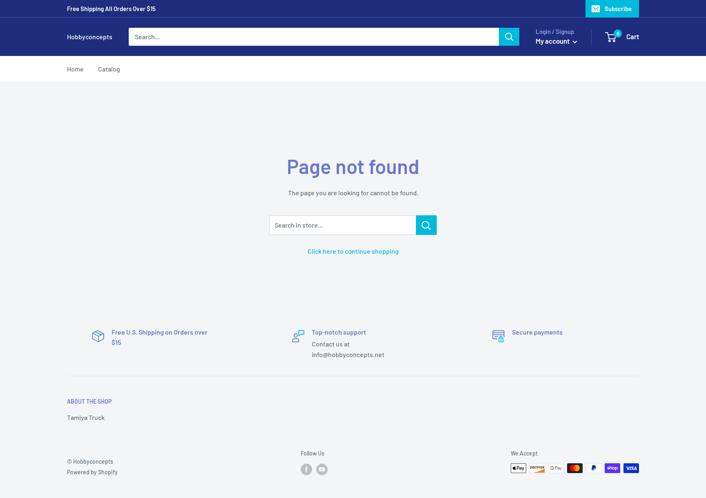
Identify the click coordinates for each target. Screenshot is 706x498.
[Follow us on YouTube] (322, 469)
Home (75, 69)
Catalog (109, 69)
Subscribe (618, 8)
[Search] (509, 37)
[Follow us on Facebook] (306, 469)
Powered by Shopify (92, 472)
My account (553, 41)
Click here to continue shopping (353, 251)
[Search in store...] (426, 225)
